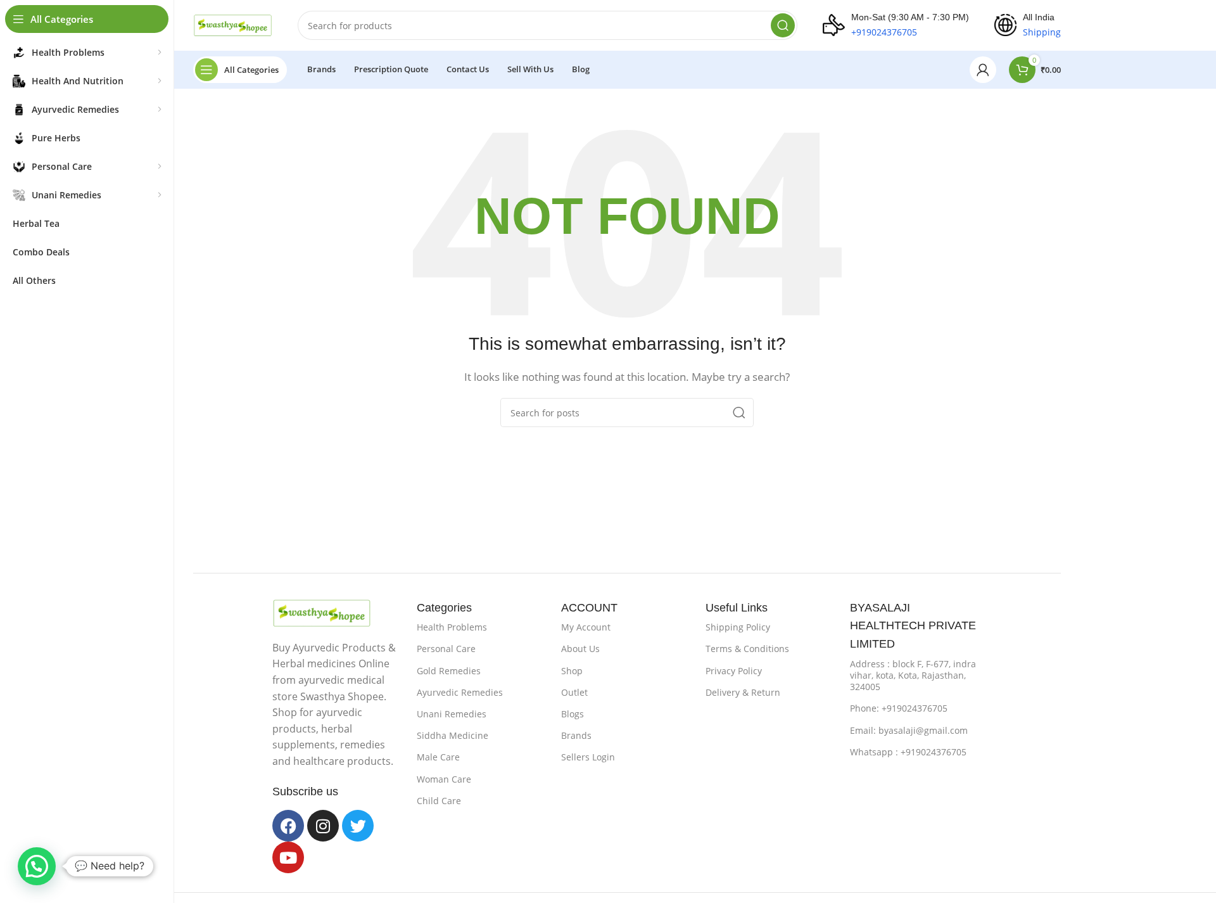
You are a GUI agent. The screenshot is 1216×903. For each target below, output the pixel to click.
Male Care (438, 757)
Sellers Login (588, 757)
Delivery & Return (743, 692)
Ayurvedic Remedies (460, 692)
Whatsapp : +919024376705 (908, 752)
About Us (580, 649)
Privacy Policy (734, 671)
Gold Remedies (449, 671)
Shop (572, 671)
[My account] (983, 69)
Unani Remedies (451, 714)
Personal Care (446, 649)
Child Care (439, 801)
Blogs (572, 714)
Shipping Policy (738, 627)
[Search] (783, 25)
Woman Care (444, 779)
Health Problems (452, 627)
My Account (586, 627)
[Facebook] (288, 826)
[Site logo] (232, 24)
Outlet (574, 692)
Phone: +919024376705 (898, 708)
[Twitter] (358, 826)
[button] (37, 866)
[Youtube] (288, 857)
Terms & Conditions (747, 649)
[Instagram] (323, 826)
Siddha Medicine (452, 735)
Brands (576, 735)
